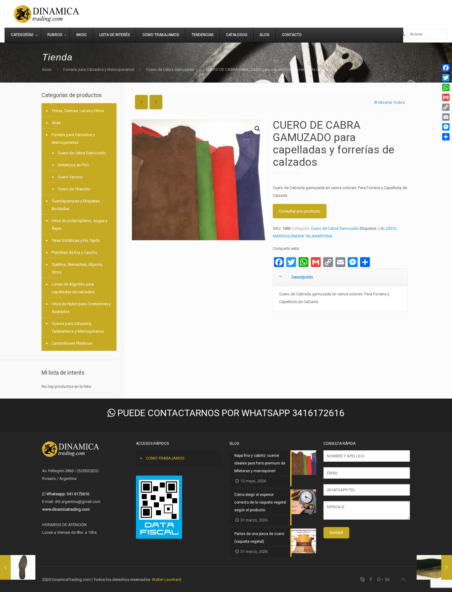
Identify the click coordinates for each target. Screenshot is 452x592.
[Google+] (379, 579)
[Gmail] (446, 97)
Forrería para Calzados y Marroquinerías (98, 69)
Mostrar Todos (392, 102)
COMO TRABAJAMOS (165, 458)
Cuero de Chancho (74, 189)
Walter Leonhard (166, 579)
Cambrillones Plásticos (72, 343)
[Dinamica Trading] (46, 14)
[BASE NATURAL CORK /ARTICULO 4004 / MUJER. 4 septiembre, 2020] (434, 567)
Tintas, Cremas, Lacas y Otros (78, 110)
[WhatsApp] (446, 87)
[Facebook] (371, 579)
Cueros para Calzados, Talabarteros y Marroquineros (78, 327)
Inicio (47, 69)
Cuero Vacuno (70, 177)
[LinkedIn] (387, 579)
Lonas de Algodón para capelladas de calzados (73, 288)
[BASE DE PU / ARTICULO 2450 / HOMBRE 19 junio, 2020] (17, 567)
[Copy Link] (446, 107)
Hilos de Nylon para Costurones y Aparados (81, 308)
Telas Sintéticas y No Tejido (76, 240)
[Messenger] (446, 127)
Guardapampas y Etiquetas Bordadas (76, 205)
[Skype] (362, 579)
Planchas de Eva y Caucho (74, 252)
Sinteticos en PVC (73, 165)
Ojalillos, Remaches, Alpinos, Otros (77, 268)
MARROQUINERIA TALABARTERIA (302, 236)
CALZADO (387, 228)
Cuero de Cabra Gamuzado (170, 69)
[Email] (446, 117)
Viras (56, 122)
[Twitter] (446, 78)
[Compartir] (446, 137)
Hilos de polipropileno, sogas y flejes (79, 224)
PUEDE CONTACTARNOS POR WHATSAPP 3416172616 (229, 413)
